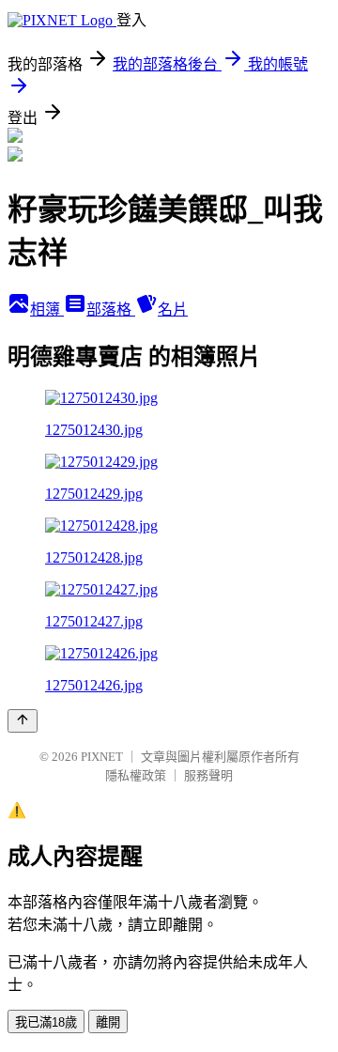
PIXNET (102, 757)
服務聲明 (208, 775)
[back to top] (23, 721)
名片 (173, 309)
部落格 (110, 309)
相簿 (47, 309)
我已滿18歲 (46, 1022)
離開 (108, 1022)
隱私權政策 (135, 775)
